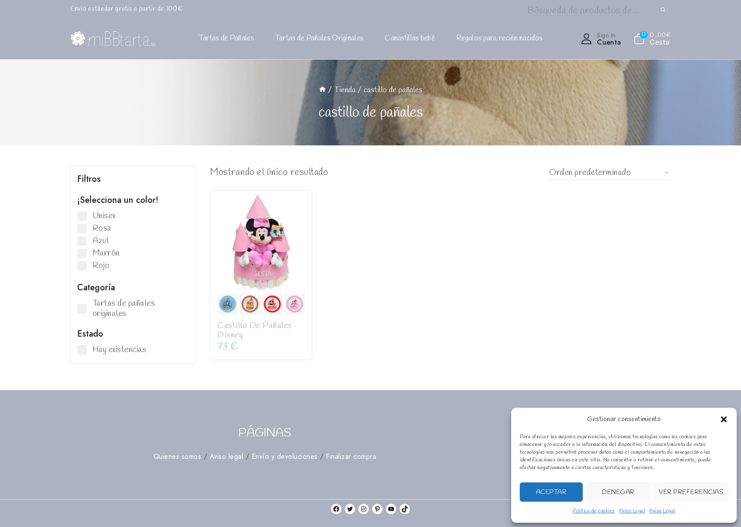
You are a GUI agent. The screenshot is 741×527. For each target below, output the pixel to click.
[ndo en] (322, 90)
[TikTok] (405, 509)
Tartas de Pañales (226, 38)
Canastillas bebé (410, 38)
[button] (724, 419)
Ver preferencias (691, 492)
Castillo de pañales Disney (254, 330)
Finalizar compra (351, 456)
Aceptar (551, 492)
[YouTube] (391, 509)
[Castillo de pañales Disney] (261, 241)
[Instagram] (363, 509)
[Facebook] (336, 509)
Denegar (618, 492)
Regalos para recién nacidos (499, 38)
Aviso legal (227, 456)
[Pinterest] (377, 509)
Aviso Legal (632, 511)
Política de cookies (593, 511)
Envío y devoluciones (285, 456)
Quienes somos (178, 456)
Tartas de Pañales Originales (319, 38)
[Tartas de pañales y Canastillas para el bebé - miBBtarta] (113, 39)
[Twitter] (350, 509)
